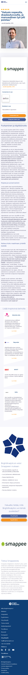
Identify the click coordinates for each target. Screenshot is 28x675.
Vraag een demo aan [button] (14, 119)
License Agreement (6, 666)
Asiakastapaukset (6, 626)
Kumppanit (4, 635)
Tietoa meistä (5, 623)
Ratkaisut (3, 611)
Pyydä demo (4, 617)
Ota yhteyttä (4, 620)
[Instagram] (9, 650)
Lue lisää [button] (14, 331)
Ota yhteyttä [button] (14, 516)
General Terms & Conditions (9, 664)
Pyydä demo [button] (14, 520)
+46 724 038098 (5, 644)
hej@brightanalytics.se (7, 641)
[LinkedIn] (2, 650)
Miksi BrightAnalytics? (7, 608)
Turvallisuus (4, 629)
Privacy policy (5, 668)
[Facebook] (5, 650)
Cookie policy (5, 672)
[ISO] (6, 658)
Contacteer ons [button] (14, 115)
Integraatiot (4, 614)
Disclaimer (4, 670)
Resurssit (3, 632)
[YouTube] (13, 650)
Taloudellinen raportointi (9, 109)
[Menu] (26, 2)
